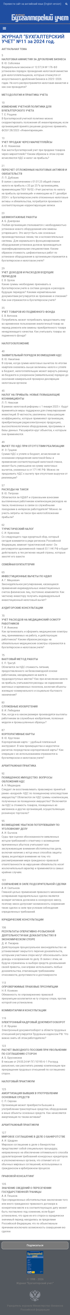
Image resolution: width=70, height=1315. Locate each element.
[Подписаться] (35, 1262)
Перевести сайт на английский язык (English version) (32, 3)
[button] (66, 4)
